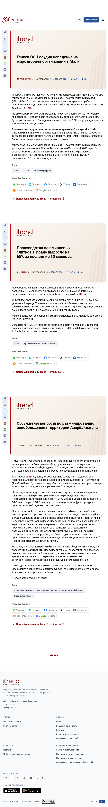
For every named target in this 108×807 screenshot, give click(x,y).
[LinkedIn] (36, 778)
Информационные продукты (16, 754)
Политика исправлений (67, 738)
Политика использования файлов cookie (75, 762)
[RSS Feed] (43, 778)
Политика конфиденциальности (71, 754)
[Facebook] (12, 778)
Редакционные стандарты (68, 734)
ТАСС (29, 107)
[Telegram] (30, 778)
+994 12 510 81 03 (10, 704)
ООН (16, 170)
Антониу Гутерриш (42, 170)
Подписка (8, 750)
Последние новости (12, 722)
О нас (58, 722)
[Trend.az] (12, 20)
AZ (97, 801)
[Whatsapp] (5, 778)
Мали (26, 170)
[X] (18, 778)
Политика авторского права (69, 758)
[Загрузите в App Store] (11, 790)
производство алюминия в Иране (39, 344)
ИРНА (82, 294)
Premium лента (10, 726)
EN (91, 801)
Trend (96, 104)
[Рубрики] (103, 19)
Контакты (61, 730)
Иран (16, 344)
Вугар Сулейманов (23, 596)
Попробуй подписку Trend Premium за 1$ (39, 198)
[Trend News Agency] (11, 681)
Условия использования (67, 750)
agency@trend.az (10, 707)
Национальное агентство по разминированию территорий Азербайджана (48, 590)
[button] (5, 32)
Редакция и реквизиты (66, 726)
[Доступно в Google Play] (31, 790)
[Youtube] (24, 778)
